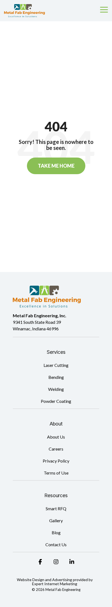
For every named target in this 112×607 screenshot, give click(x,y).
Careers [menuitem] (56, 448)
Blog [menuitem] (56, 532)
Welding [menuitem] (56, 389)
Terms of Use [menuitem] (56, 472)
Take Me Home (56, 166)
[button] (104, 9)
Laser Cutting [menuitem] (56, 365)
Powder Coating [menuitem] (56, 401)
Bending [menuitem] (56, 377)
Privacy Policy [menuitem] (56, 460)
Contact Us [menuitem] (56, 544)
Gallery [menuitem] (56, 520)
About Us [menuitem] (56, 436)
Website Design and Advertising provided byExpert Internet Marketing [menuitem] (55, 582)
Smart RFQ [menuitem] (56, 508)
